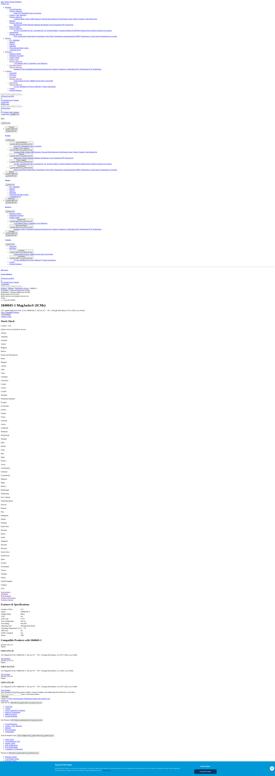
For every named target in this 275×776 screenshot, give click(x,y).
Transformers (9, 732)
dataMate (23, 86)
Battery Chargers (59, 30)
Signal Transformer (49, 86)
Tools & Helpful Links (24, 735)
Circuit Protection (11, 724)
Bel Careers (5, 2)
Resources (8, 52)
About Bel (8, 707)
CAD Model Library (21, 63)
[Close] (6, 123)
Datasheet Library (20, 69)
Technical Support (7, 600)
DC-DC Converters (34, 30)
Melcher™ (39, 86)
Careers (7, 708)
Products (8, 7)
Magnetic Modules (34, 25)
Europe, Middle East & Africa (34, 81)
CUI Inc (17, 86)
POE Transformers (20, 36)
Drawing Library (11, 761)
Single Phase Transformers (36, 36)
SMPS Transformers (83, 36)
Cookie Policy (106, 770)
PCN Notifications (95, 69)
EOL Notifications (82, 69)
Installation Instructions (34, 69)
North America (19, 81)
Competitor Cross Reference (37, 63)
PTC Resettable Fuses (25, 13)
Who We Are (15, 703)
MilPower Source (11, 714)
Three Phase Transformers (54, 36)
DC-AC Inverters (47, 30)
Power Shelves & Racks (95, 30)
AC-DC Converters (21, 30)
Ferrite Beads (63, 19)
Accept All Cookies (205, 771)
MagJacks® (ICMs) (21, 25)
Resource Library (11, 757)
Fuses (16, 13)
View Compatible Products (10, 312)
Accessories (37, 13)
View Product (5, 659)
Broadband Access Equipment (51, 25)
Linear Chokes (73, 19)
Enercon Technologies (12, 712)
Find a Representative (16, 699)
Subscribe (5, 696)
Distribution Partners (31, 699)
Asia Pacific (49, 81)
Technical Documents (8, 598)
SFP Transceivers (67, 25)
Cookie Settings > (205, 766)
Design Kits (93, 19)
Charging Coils (83, 19)
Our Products (15, 720)
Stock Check (9, 739)
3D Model (4, 594)
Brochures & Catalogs (50, 69)
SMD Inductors (36, 19)
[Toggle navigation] (14, 114)
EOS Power (30, 86)
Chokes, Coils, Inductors (13, 726)
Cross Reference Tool (12, 741)
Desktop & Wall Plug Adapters (76, 30)
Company (8, 71)
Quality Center (10, 743)
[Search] (22, 94)
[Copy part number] (2, 300)
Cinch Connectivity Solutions (15, 710)
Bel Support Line (44, 699)
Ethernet (11, 288)
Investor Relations (15, 2)
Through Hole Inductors (49, 19)
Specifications (5, 592)
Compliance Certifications (67, 69)
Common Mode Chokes (22, 19)
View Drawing (6, 314)
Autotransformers (69, 36)
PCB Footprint (6, 596)
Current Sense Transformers (99, 36)
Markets (8, 38)
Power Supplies (10, 730)
